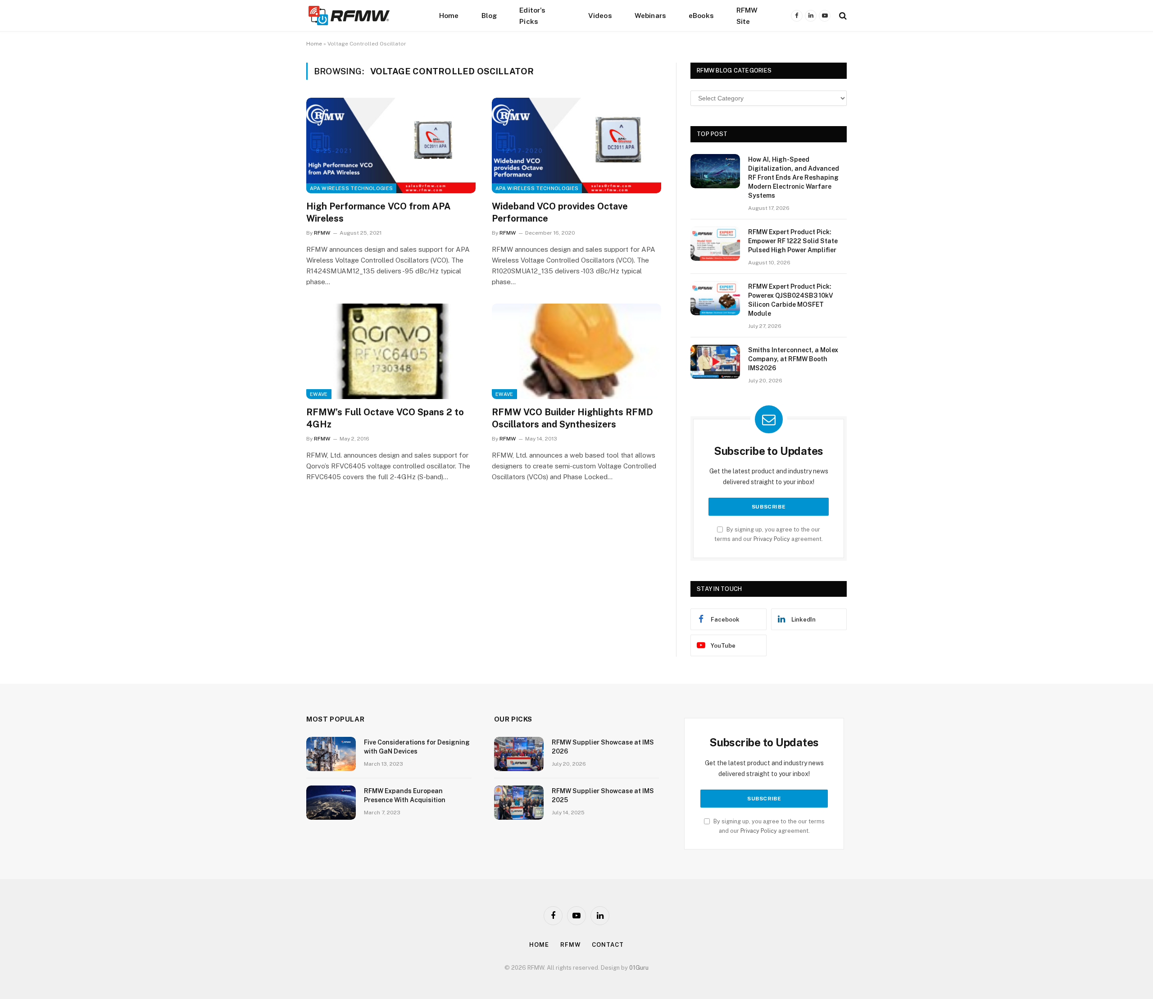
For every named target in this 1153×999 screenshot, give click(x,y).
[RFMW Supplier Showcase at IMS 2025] (519, 803)
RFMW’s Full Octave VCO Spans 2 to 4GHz (385, 418)
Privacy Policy (772, 539)
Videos (600, 15)
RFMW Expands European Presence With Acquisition (404, 795)
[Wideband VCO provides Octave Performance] (576, 145)
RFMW (322, 233)
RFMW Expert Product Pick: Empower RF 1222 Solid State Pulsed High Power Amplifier (793, 241)
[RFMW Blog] (362, 15)
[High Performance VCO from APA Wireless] (391, 145)
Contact (607, 944)
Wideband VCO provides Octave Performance (560, 212)
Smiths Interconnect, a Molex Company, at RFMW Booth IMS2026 (793, 359)
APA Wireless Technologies (351, 188)
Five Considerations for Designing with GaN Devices (417, 747)
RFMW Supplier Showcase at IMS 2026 (603, 747)
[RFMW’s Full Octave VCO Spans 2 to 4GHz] (391, 351)
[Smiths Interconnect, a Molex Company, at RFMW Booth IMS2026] (715, 362)
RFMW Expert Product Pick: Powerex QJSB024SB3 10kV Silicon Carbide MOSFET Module (790, 300)
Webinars (650, 15)
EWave (319, 394)
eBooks (701, 15)
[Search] (842, 15)
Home (449, 15)
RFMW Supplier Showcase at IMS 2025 (603, 795)
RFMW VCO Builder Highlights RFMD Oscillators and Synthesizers (572, 418)
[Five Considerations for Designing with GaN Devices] (331, 754)
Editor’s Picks (532, 15)
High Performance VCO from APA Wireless (378, 212)
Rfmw (570, 944)
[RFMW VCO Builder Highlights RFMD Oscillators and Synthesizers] (576, 351)
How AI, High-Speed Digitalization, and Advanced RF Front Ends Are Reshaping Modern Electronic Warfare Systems (793, 177)
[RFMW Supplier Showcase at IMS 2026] (519, 754)
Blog (489, 15)
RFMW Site (747, 15)
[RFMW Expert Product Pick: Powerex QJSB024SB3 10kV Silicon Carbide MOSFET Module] (715, 298)
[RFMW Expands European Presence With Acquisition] (331, 803)
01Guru (639, 967)
